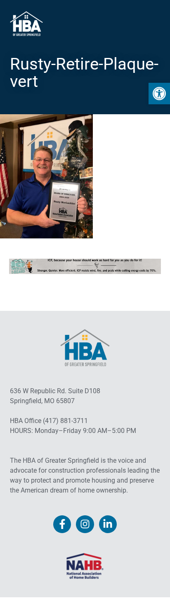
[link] (159, 93)
